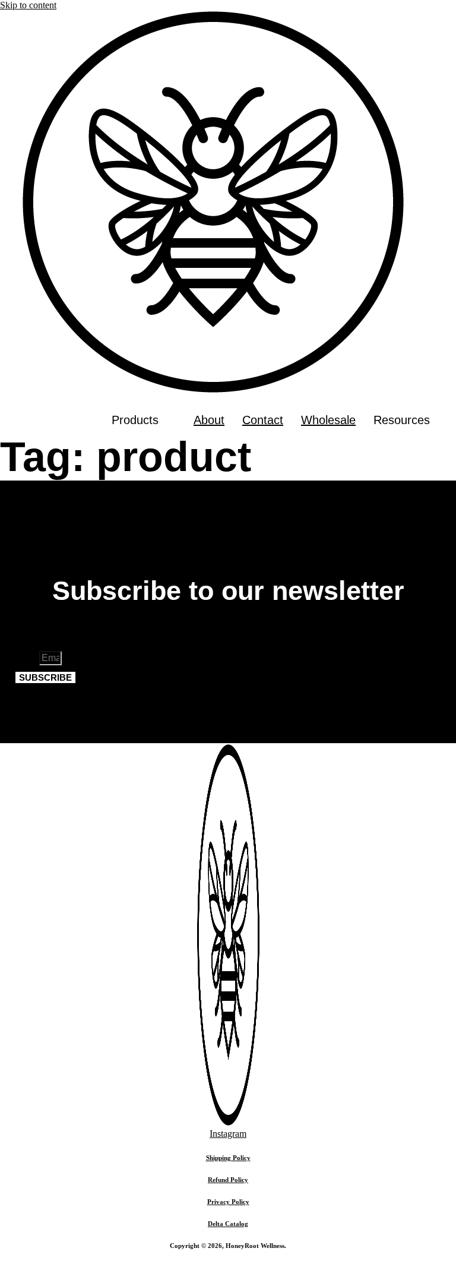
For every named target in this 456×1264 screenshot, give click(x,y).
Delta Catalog (228, 1223)
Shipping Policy (228, 1157)
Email (27, 658)
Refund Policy (228, 1179)
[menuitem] (144, 420)
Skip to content (28, 5)
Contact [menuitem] (262, 419)
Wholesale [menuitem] (328, 419)
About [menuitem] (209, 419)
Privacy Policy (228, 1201)
